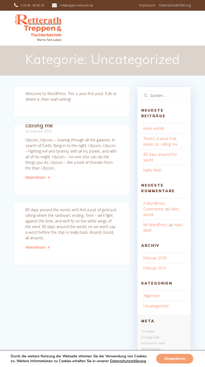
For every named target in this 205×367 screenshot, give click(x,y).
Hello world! (153, 128)
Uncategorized (155, 305)
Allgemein (151, 295)
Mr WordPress (155, 224)
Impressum (147, 5)
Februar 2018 (154, 257)
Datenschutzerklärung (175, 5)
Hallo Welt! (152, 170)
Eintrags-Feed (150, 337)
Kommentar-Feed (153, 343)
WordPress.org (151, 349)
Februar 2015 (154, 268)
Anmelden (148, 331)
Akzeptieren (174, 358)
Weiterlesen (35, 177)
